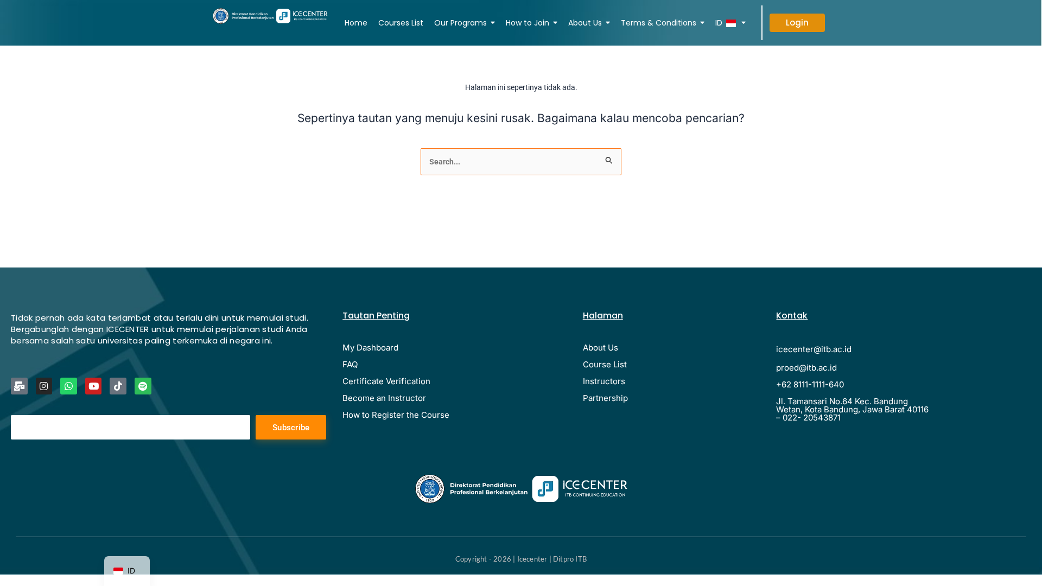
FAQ (350, 364)
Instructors (604, 381)
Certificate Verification (386, 381)
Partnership (605, 398)
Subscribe (291, 427)
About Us (600, 347)
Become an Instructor (384, 398)
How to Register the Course (395, 415)
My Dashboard (370, 347)
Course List (605, 364)
